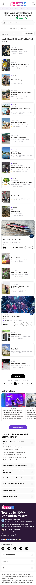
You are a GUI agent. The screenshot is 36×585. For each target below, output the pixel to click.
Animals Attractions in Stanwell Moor (14, 465)
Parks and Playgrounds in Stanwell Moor (15, 457)
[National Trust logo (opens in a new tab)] (22, 18)
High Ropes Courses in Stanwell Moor (14, 452)
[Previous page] (4, 383)
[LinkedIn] (8, 549)
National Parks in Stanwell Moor (12, 454)
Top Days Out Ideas (9, 554)
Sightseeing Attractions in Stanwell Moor (14, 484)
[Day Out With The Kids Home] (18, 3)
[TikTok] (14, 549)
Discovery (6, 561)
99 (27, 384)
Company (6, 568)
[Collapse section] (32, 442)
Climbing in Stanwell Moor (11, 449)
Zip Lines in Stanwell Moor (11, 460)
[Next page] (31, 383)
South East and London (7, 8)
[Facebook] (2, 549)
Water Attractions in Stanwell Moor (14, 478)
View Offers (23, 28)
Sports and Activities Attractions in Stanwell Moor (14, 471)
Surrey (17, 8)
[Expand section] (32, 465)
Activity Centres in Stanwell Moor (13, 447)
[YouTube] (26, 549)
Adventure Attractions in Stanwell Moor (13, 442)
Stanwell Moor (24, 8)
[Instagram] (20, 549)
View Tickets (13, 28)
